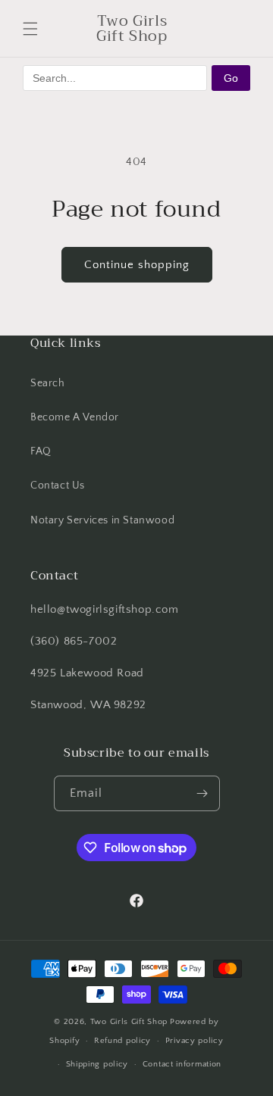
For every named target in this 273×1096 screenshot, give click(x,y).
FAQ (41, 451)
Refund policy (122, 1040)
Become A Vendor (74, 417)
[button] (30, 28)
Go (231, 78)
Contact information (182, 1064)
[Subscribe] (202, 793)
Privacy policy (194, 1040)
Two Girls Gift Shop (129, 1021)
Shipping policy (97, 1064)
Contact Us (57, 485)
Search (47, 383)
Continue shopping (137, 264)
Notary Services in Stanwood (102, 520)
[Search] (203, 28)
